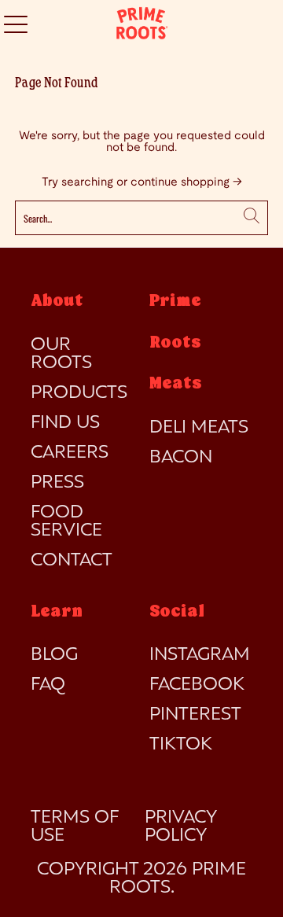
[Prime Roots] (141, 23)
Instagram (199, 655)
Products (79, 393)
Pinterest (195, 715)
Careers (69, 453)
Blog (54, 655)
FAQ (48, 685)
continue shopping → (186, 182)
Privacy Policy (180, 827)
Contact (71, 561)
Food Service (66, 522)
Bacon (180, 458)
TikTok (180, 745)
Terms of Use (74, 827)
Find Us (65, 423)
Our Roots (61, 354)
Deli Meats (198, 428)
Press (57, 483)
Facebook (196, 685)
